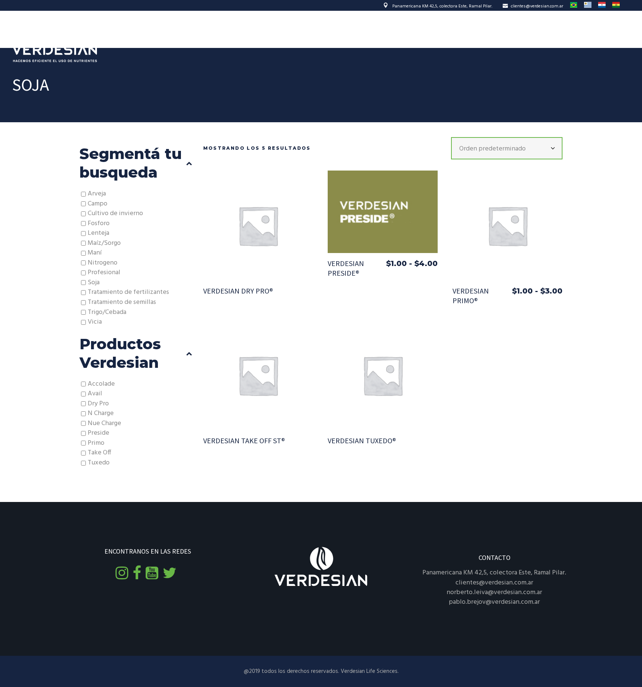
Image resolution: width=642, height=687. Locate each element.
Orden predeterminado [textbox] (492, 148)
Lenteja (98, 233)
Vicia (95, 322)
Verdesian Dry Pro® (238, 290)
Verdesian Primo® (471, 295)
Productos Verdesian (120, 353)
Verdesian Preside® (346, 268)
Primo (96, 443)
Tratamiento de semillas (122, 302)
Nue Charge (104, 423)
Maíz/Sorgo (104, 243)
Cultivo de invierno (115, 213)
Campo (97, 203)
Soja (94, 282)
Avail (95, 393)
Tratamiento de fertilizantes (128, 292)
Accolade (101, 384)
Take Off (99, 452)
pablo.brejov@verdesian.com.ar (494, 602)
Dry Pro (98, 403)
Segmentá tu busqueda (131, 163)
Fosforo (99, 223)
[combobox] (506, 148)
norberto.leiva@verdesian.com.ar (494, 592)
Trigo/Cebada (107, 312)
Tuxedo (99, 462)
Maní (95, 252)
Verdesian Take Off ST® (244, 440)
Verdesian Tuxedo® (362, 440)
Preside (98, 433)
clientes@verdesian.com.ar (537, 6)
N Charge (101, 413)
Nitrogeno (102, 262)
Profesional (104, 272)
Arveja (97, 193)
